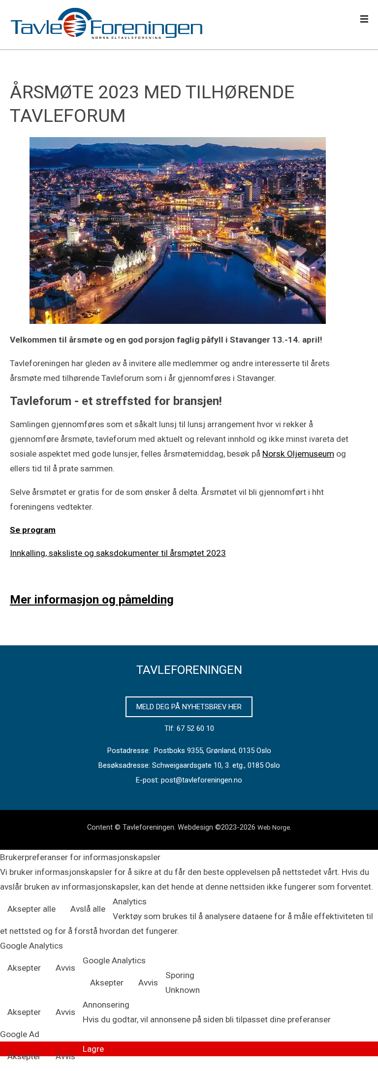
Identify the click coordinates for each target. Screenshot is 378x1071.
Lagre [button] (93, 1049)
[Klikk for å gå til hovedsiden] (108, 24)
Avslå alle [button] (87, 909)
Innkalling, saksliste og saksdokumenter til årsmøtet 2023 (118, 553)
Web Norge (273, 827)
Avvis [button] (65, 968)
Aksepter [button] (24, 968)
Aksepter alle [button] (31, 909)
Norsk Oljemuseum (298, 454)
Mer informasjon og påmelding (92, 600)
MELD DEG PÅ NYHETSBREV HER (189, 706)
